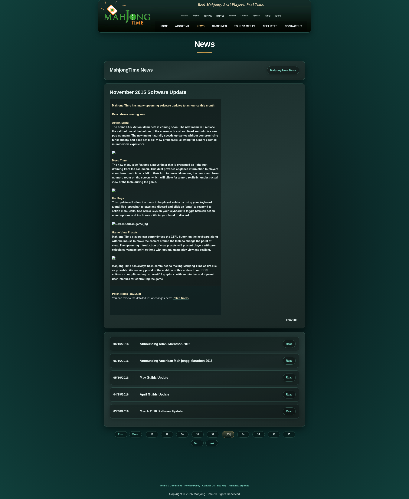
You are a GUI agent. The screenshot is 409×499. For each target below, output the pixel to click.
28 (152, 434)
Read (289, 343)
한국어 (278, 15)
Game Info (219, 26)
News (200, 26)
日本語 (268, 15)
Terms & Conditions (171, 485)
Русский (256, 15)
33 (228, 434)
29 (167, 434)
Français (244, 15)
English (196, 15)
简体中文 (208, 15)
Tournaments (244, 26)
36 (274, 434)
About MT (182, 26)
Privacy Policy (192, 485)
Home (164, 26)
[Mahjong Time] (124, 16)
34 (243, 434)
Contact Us (293, 26)
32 (213, 434)
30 (182, 434)
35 (258, 434)
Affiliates (270, 26)
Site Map (221, 485)
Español (232, 15)
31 (197, 434)
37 (289, 434)
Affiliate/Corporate (239, 485)
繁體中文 (220, 15)
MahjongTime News (283, 70)
